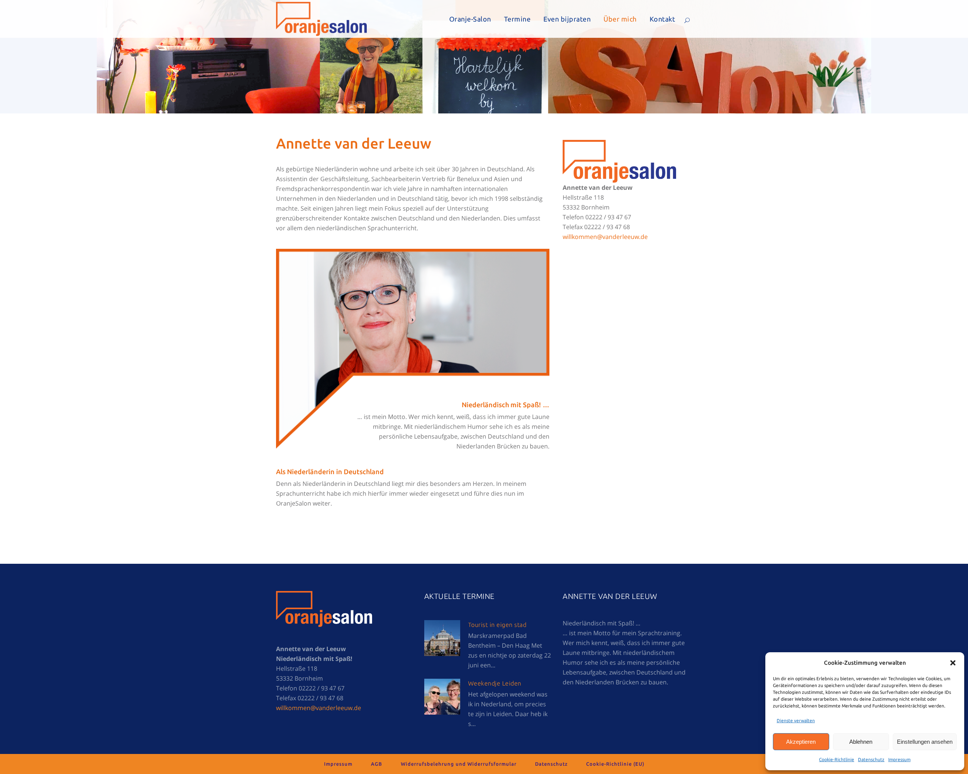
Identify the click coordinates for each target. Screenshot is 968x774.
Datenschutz (871, 759)
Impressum (899, 759)
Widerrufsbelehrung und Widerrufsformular (459, 763)
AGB (376, 763)
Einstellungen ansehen (924, 741)
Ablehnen (860, 741)
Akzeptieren (801, 741)
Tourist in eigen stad (497, 624)
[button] (953, 663)
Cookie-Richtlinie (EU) (615, 763)
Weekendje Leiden (494, 683)
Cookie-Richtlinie (836, 759)
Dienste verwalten (796, 720)
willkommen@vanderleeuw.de (605, 237)
